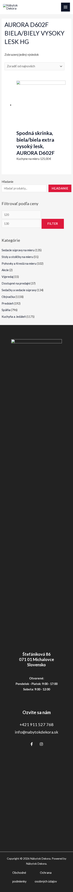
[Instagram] (41, 744)
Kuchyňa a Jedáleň (14, 316)
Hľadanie (7, 181)
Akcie (5, 270)
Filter (52, 223)
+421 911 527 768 (36, 724)
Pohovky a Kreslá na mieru (19, 263)
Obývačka (8, 296)
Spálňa (6, 310)
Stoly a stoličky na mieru (17, 257)
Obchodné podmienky (19, 877)
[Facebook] (31, 744)
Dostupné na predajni (16, 283)
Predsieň (7, 303)
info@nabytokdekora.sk (36, 731)
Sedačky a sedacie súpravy (19, 290)
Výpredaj (7, 276)
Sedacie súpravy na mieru (18, 250)
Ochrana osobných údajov (46, 877)
